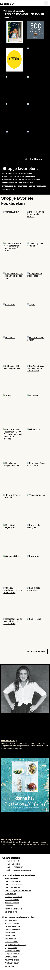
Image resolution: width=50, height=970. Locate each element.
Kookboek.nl (7, 3)
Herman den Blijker (12, 926)
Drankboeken (34, 180)
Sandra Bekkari (11, 957)
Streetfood (22, 186)
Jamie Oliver (10, 932)
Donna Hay (9, 966)
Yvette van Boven (12, 963)
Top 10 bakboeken (28, 176)
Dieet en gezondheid (9, 183)
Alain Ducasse (11, 920)
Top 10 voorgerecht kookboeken (14, 180)
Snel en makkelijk (26, 183)
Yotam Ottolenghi (12, 960)
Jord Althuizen (10, 939)
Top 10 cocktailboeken (10, 176)
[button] (46, 3)
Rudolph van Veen (12, 951)
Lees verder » (5, 752)
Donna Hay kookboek (11, 839)
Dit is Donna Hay (9, 740)
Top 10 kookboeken (25, 173)
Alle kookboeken (9, 173)
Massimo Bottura (11, 942)
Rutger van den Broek (13, 954)
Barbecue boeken (9, 186)
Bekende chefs (8, 189)
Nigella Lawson (11, 948)
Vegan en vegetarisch (37, 186)
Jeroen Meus (10, 936)
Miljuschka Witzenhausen (15, 945)
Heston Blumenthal (12, 929)
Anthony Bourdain (12, 923)
